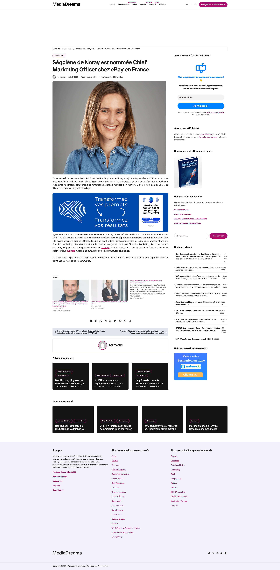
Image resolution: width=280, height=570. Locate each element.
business (70, 251)
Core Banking (117, 510)
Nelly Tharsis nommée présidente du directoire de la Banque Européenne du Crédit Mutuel (198, 294)
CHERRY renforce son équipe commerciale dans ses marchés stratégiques (109, 383)
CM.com (115, 487)
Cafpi (114, 456)
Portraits (144, 4)
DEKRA (174, 487)
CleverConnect (118, 478)
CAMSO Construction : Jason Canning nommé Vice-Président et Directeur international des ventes (198, 329)
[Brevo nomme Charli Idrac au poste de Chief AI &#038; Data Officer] (109, 290)
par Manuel (61, 77)
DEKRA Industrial (178, 492)
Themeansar (103, 566)
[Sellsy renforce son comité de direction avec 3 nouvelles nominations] (149, 289)
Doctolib (174, 505)
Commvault (116, 501)
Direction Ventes (103, 375)
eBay (121, 77)
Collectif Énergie (118, 496)
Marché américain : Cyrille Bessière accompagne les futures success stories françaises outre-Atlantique (198, 286)
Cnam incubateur (119, 492)
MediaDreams (66, 4)
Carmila (115, 461)
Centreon (115, 465)
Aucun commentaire (88, 77)
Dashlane (175, 461)
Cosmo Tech (117, 514)
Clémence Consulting (120, 474)
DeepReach (176, 478)
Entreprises (151, 421)
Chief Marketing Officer (109, 77)
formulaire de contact (208, 137)
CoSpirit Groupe (118, 519)
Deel (173, 474)
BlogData (90, 566)
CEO (134, 5)
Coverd (115, 523)
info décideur (206, 134)
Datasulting (175, 469)
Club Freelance (118, 483)
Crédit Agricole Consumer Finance (126, 528)
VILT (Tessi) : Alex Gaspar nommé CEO (192, 339)
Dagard (174, 456)
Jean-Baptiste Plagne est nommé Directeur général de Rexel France (197, 303)
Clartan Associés (119, 469)
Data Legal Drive (178, 465)
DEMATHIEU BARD (179, 496)
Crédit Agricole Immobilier (122, 532)
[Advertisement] (140, 25)
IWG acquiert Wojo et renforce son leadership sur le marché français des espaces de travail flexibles (198, 277)
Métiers (161, 5)
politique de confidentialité (215, 112)
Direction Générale (64, 371)
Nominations (124, 4)
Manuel (118, 345)
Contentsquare (118, 505)
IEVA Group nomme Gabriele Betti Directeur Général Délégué (198, 312)
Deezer (174, 483)
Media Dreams (62, 386)
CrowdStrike (117, 537)
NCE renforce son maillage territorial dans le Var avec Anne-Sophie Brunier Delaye (196, 320)
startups (105, 247)
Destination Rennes (179, 501)
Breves (153, 4)
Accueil (112, 5)
